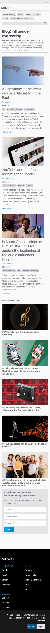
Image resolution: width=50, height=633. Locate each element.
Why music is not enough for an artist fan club (24, 445)
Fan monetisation (9, 185)
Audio (5, 19)
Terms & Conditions (33, 580)
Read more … (7, 132)
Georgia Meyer (7, 264)
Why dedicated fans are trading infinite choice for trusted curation (21, 409)
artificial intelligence (14, 109)
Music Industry (9, 15)
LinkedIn (5, 598)
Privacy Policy (31, 575)
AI (3, 109)
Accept (31, 626)
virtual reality (29, 109)
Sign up (9, 529)
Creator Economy (33, 15)
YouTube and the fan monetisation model (19, 172)
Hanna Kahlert (7, 178)
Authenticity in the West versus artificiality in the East (21, 93)
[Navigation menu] (46, 7)
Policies (28, 570)
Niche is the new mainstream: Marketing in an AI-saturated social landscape (21, 371)
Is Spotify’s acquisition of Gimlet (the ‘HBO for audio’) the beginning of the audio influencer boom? (22, 250)
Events (5, 570)
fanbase (21, 185)
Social (20, 15)
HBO (18, 271)
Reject (41, 626)
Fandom (30, 185)
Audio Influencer (9, 271)
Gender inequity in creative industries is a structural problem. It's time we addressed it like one (24, 483)
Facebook (6, 607)
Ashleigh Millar (7, 102)
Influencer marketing (30, 271)
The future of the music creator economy (21, 333)
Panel (4, 575)
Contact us (6, 585)
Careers (5, 580)
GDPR (27, 585)
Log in (46, 2)
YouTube (5, 603)
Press (27, 589)
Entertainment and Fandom (22, 19)
